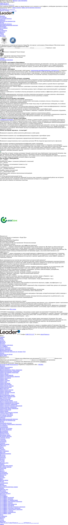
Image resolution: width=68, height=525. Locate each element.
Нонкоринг (3, 26)
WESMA (40, 364)
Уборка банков (4, 411)
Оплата (2, 353)
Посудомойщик (4, 451)
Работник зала (4, 489)
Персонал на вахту (5, 493)
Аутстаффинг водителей (7, 497)
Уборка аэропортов (5, 378)
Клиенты (2, 32)
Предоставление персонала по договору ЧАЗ (13, 351)
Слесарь (2, 461)
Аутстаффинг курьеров (6, 510)
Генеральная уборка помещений (9, 408)
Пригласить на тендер (6, 354)
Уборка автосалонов (5, 384)
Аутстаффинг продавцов (7, 505)
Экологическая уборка (6, 400)
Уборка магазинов (5, 383)
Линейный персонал (6, 24)
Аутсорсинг (3, 17)
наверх (2, 524)
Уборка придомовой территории (9, 372)
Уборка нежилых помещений (8, 407)
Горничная (3, 468)
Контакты (3, 36)
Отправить (43, 361)
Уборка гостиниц (5, 380)
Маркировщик (4, 432)
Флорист (2, 459)
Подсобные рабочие (5, 467)
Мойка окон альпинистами (7, 396)
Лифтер (2, 464)
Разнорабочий (4, 473)
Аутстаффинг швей (5, 513)
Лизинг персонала (5, 349)
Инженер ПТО (4, 463)
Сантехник (3, 440)
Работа (2, 33)
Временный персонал (6, 350)
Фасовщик (3, 491)
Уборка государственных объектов (10, 376)
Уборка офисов (4, 374)
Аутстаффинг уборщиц (6, 498)
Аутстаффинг (4, 28)
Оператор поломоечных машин (9, 487)
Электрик (2, 439)
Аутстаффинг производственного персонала (12, 506)
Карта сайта (3, 355)
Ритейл (2, 22)
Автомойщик (4, 425)
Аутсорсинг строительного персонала (10, 424)
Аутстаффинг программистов (8, 504)
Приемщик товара (5, 435)
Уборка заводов (4, 393)
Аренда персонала (5, 347)
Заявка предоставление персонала (31, 7)
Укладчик (2, 456)
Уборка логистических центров (9, 412)
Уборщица (3, 457)
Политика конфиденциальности (9, 364)
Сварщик (2, 449)
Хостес (2, 469)
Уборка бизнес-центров (6, 389)
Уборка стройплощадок (6, 375)
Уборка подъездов (5, 399)
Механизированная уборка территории (11, 370)
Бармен (2, 484)
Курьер (2, 481)
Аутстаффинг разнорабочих (8, 512)
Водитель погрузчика (6, 428)
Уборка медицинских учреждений (9, 371)
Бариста (2, 471)
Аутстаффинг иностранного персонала (11, 501)
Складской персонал (6, 18)
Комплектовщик (4, 444)
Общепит (2, 20)
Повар (2, 447)
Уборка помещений (5, 409)
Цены (1, 29)
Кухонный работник (6, 436)
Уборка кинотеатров (6, 387)
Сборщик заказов (5, 437)
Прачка (2, 488)
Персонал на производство (7, 21)
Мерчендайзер (4, 480)
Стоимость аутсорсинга (6, 119)
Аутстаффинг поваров (6, 502)
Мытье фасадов (4, 388)
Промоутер (3, 475)
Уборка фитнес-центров (7, 386)
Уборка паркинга (5, 368)
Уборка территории (5, 391)
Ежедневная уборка (5, 397)
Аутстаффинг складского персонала (10, 508)
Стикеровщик (4, 492)
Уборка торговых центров (7, 392)
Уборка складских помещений (8, 404)
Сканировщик (4, 427)
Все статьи (13, 309)
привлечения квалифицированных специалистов (45, 70)
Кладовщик (3, 485)
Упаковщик (3, 441)
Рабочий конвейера (5, 453)
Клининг (2, 16)
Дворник (2, 443)
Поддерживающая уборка (7, 395)
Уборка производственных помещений (11, 405)
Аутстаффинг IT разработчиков (9, 500)
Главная (2, 58)
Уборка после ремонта (6, 367)
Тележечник (3, 472)
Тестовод (2, 477)
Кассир (2, 448)
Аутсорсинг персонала (6, 59)
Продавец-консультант (6, 465)
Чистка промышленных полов (8, 401)
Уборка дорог (4, 379)
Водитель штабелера (6, 429)
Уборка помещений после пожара (9, 403)
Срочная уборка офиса (6, 413)
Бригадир (2, 452)
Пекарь (2, 476)
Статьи (2, 34)
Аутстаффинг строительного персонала (11, 509)
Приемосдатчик (4, 433)
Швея (1, 479)
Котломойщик (4, 431)
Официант (3, 445)
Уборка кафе (3, 382)
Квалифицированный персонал (9, 25)
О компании (3, 30)
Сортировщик (4, 483)
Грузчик (2, 460)
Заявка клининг (16, 7)
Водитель (2, 455)
